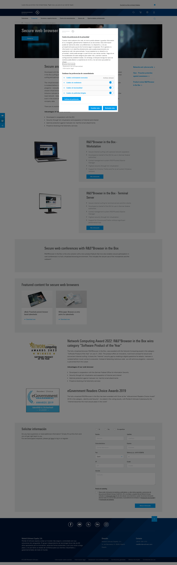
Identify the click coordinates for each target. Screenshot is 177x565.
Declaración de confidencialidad (73, 66)
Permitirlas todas (95, 108)
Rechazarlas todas (110, 108)
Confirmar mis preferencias (71, 99)
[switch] (111, 82)
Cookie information (69, 64)
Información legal (68, 68)
